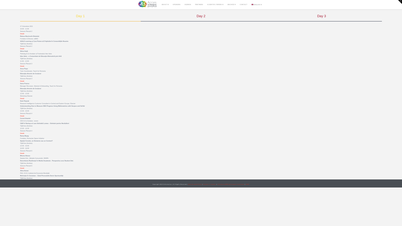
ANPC (247, 184)
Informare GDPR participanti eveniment (230, 184)
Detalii (22, 34)
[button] (400, 2)
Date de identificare (195, 184)
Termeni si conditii (209, 184)
